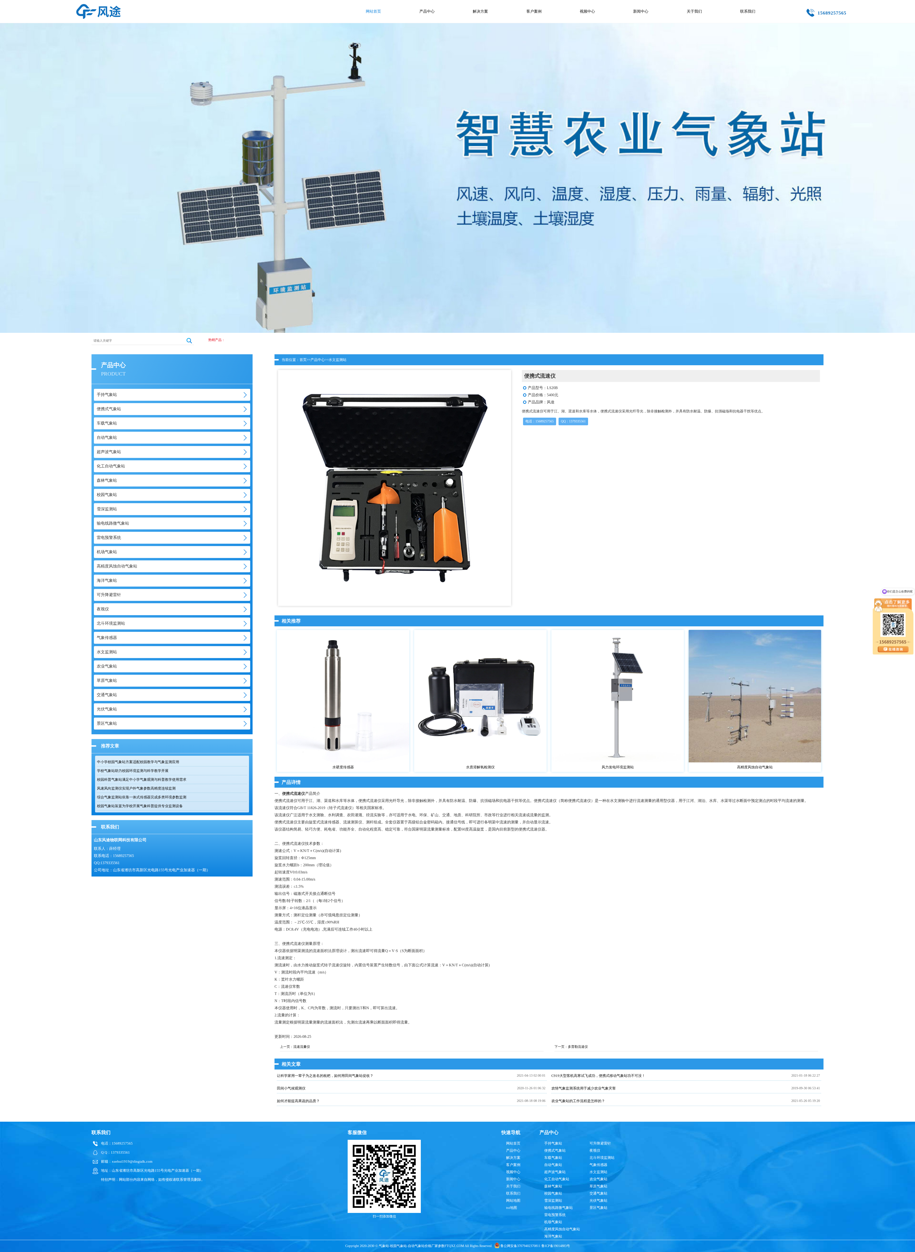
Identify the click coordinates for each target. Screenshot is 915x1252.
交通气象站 (598, 1193)
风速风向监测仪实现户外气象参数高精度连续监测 (136, 788)
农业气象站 (598, 1179)
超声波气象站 (555, 1172)
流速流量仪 (301, 1047)
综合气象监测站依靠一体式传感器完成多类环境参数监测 (141, 797)
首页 (303, 360)
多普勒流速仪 (578, 1047)
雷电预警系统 (555, 1215)
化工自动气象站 (556, 1179)
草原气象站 (598, 1186)
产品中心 (427, 11)
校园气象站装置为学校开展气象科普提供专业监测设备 (140, 806)
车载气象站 (553, 1158)
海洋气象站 (553, 1236)
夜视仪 (595, 1150)
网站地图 (513, 1200)
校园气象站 (553, 1193)
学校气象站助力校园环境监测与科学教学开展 (132, 771)
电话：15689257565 (539, 421)
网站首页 (373, 11)
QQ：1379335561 (573, 421)
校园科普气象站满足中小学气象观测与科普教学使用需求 (141, 779)
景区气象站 (598, 1208)
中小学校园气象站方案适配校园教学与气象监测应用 (138, 762)
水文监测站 (337, 360)
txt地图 (511, 1208)
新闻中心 (640, 11)
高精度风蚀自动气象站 (562, 1229)
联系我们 (747, 11)
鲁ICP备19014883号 (555, 1246)
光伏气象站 (598, 1200)
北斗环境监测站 (602, 1158)
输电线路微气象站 (558, 1208)
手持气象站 (553, 1143)
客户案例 (534, 11)
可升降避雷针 (600, 1143)
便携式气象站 (555, 1150)
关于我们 (694, 11)
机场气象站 (553, 1222)
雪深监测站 (553, 1200)
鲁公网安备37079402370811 (520, 1246)
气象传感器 (598, 1165)
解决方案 (480, 11)
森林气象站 (553, 1186)
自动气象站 (553, 1165)
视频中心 (587, 11)
